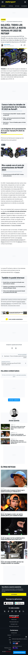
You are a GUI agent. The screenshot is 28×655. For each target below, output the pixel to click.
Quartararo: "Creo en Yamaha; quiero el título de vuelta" (14, 123)
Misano (3, 241)
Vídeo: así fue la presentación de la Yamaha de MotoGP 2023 (14, 118)
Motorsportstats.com (14, 626)
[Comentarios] (25, 45)
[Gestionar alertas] (15, 348)
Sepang (17, 272)
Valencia (19, 241)
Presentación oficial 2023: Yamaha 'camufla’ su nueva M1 (14, 114)
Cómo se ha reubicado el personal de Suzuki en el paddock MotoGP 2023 (14, 291)
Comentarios (14, 632)
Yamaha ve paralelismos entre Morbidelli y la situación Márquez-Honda (14, 287)
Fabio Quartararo (5, 225)
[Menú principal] (2, 2)
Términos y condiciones (9, 647)
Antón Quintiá (7, 44)
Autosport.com (14, 624)
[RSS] (23, 611)
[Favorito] (21, 45)
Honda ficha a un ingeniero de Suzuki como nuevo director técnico (13, 283)
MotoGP (7, 73)
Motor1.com (14, 619)
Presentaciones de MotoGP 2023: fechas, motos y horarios (13, 175)
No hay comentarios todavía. (14, 375)
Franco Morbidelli (16, 225)
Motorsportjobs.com (14, 621)
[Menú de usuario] (25, 2)
